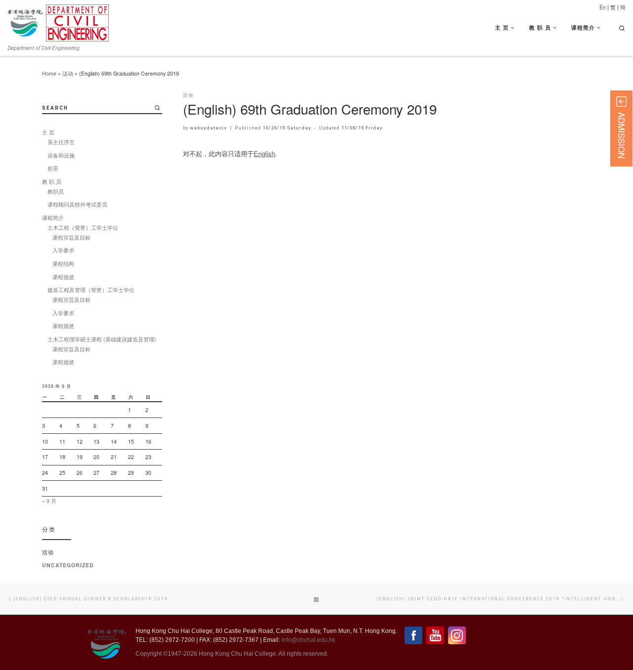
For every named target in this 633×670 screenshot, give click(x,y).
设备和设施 (61, 155)
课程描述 (63, 277)
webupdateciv (208, 127)
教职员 (55, 191)
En (602, 7)
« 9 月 (49, 500)
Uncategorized (68, 565)
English (264, 153)
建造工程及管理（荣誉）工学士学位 (91, 289)
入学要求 (63, 250)
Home (49, 73)
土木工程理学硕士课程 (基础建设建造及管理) (101, 339)
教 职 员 (51, 181)
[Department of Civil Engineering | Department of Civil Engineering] (77, 20)
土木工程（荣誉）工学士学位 (82, 227)
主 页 (48, 132)
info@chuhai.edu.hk (308, 639)
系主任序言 (61, 142)
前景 (52, 168)
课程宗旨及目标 (71, 237)
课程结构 (63, 263)
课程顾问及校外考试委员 (77, 204)
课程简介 (53, 217)
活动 (67, 73)
